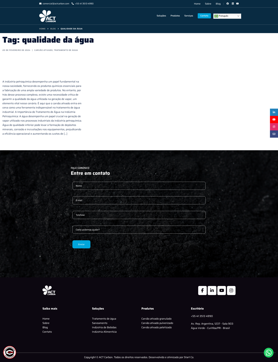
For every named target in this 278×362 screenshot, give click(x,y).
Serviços (188, 15)
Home (197, 3)
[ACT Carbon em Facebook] (202, 290)
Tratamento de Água (66, 50)
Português (223, 16)
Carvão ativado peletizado (156, 327)
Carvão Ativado (43, 50)
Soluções (161, 15)
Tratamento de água (104, 319)
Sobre (208, 3)
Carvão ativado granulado (156, 319)
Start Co (188, 357)
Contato (204, 15)
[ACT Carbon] (47, 16)
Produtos (175, 15)
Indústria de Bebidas (104, 327)
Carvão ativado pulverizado (157, 323)
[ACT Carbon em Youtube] (221, 290)
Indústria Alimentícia (104, 332)
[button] (268, 352)
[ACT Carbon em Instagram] (231, 290)
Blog (218, 3)
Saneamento (99, 323)
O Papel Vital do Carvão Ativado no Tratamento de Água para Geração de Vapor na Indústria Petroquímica (41, 65)
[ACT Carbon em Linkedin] (212, 290)
